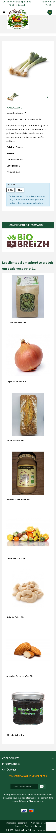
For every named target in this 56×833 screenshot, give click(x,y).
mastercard (31, 810)
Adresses (19, 826)
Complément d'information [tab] (26, 225)
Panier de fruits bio (16, 558)
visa (24, 810)
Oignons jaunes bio (16, 381)
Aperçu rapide (46, 314)
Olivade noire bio (15, 735)
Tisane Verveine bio (16, 323)
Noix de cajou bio (15, 617)
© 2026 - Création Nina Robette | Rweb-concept (28, 830)
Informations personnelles (17, 823)
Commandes (37, 823)
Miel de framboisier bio (18, 499)
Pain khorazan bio (15, 440)
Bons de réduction (33, 826)
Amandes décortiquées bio (19, 676)
